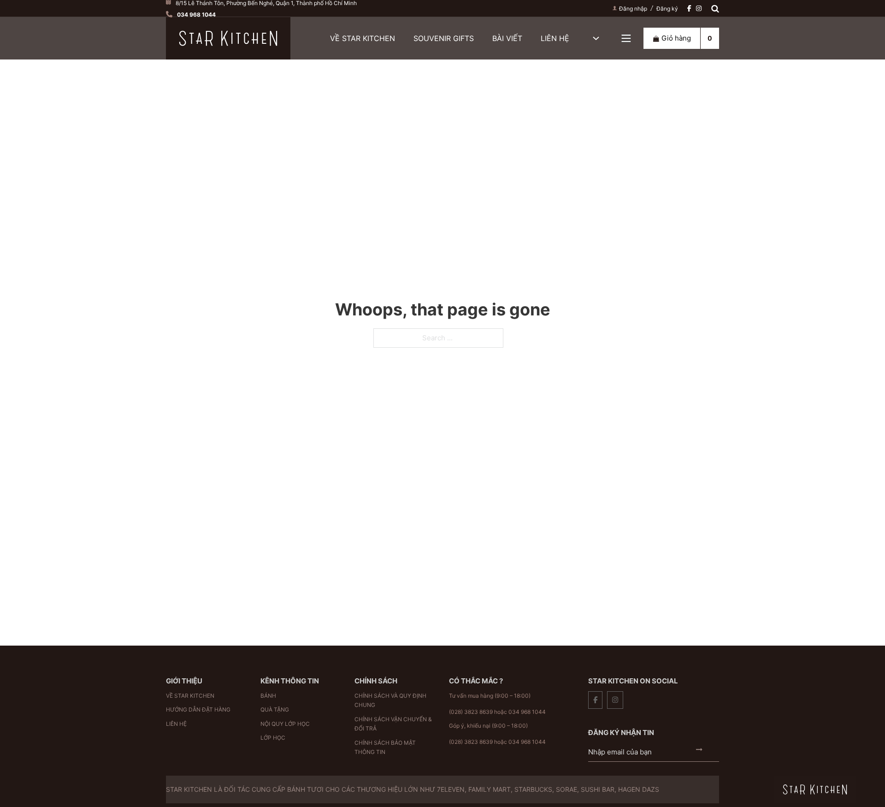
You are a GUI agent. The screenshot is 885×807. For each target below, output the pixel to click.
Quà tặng (274, 709)
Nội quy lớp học (285, 723)
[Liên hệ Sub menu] (596, 38)
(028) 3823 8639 (471, 711)
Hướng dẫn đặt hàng (198, 709)
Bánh (268, 695)
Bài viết (507, 38)
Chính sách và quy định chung (390, 700)
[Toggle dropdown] (626, 38)
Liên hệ (555, 38)
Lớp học (272, 737)
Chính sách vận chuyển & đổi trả (393, 724)
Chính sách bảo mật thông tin (385, 747)
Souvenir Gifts (443, 38)
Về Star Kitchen (362, 38)
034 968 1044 (527, 711)
